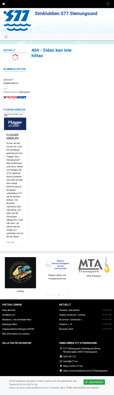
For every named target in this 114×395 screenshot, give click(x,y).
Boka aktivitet (8, 310)
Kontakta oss (8, 315)
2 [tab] (50, 295)
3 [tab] (55, 295)
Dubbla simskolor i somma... (72, 315)
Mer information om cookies (16, 333)
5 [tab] (63, 295)
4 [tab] (59, 295)
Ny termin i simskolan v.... (71, 319)
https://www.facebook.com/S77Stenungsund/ (85, 370)
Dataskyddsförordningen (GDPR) (18, 329)
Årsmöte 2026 (66, 329)
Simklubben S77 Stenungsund (66, 13)
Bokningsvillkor (9, 324)
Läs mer (10, 242)
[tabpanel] (20, 274)
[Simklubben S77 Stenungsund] (17, 20)
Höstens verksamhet (69, 310)
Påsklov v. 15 (65, 324)
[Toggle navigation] (108, 4)
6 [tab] (67, 295)
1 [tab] (46, 295)
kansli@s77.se (70, 361)
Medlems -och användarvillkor (16, 319)
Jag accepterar (95, 382)
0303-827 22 (69, 356)
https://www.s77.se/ (73, 366)
